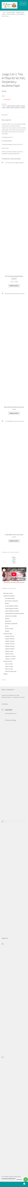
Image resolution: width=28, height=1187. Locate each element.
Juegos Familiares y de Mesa (13, 105)
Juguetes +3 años (20, 12)
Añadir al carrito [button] (14, 285)
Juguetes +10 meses (9, 641)
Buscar (14, 1184)
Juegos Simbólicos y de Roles (12, 610)
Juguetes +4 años (10, 107)
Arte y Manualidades (10, 598)
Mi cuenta (4, 1184)
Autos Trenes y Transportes (11, 600)
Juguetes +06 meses (9, 638)
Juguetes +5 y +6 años (20, 107)
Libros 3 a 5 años (9, 666)
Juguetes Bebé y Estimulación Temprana (14, 613)
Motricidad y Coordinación (11, 623)
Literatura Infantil (7, 661)
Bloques (7, 603)
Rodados (7, 631)
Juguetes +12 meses (9, 643)
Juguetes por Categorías (9, 595)
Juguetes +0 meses (9, 636)
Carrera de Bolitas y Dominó (11, 605)
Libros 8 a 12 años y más (10, 671)
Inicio (4, 12)
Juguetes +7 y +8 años (10, 658)
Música (6, 626)
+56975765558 (8, 709)
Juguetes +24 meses (9, 648)
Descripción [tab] (5, 115)
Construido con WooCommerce (10, 1178)
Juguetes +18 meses (9, 646)
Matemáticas (8, 621)
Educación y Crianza (8, 593)
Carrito (21, 1183)
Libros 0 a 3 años (9, 663)
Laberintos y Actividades (11, 616)
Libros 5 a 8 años (9, 668)
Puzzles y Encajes (9, 628)
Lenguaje (7, 618)
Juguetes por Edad (10, 12)
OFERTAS (5, 674)
